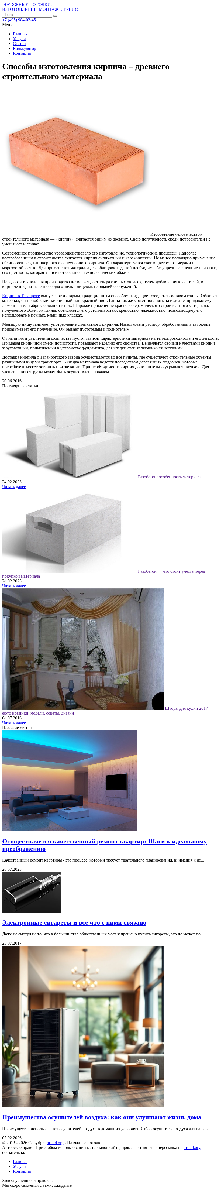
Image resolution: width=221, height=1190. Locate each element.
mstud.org (55, 1142)
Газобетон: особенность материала (170, 477)
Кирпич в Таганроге (21, 295)
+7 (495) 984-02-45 (19, 20)
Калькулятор (24, 48)
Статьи (19, 43)
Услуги (19, 38)
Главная (20, 34)
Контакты (22, 53)
